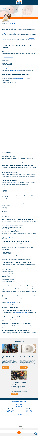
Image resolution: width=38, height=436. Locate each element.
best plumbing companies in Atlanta (14, 237)
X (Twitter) (15, 417)
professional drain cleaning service (11, 33)
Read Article (5, 367)
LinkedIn (13, 23)
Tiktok (25, 417)
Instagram (23, 417)
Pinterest (21, 417)
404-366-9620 (19, 414)
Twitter (11, 23)
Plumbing (4, 8)
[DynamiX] (19, 426)
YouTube (17, 417)
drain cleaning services (28, 49)
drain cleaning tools (14, 182)
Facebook (9, 23)
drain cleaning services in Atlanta (12, 162)
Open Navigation (19, 432)
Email (15, 23)
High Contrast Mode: (18, 428)
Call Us (1, 434)
